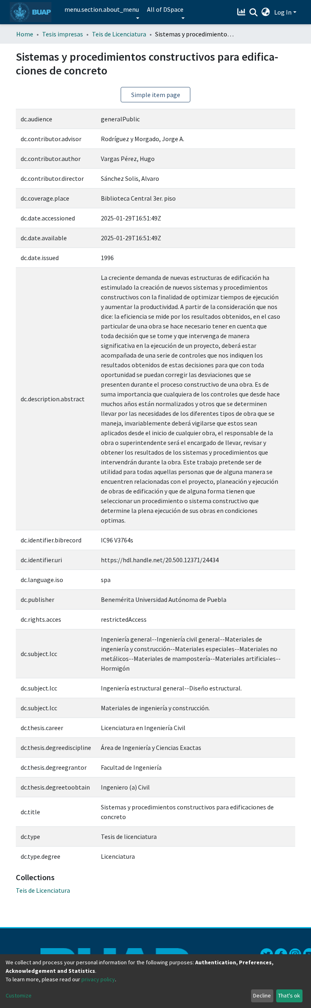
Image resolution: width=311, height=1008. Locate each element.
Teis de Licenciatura (119, 34)
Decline (262, 995)
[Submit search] (253, 12)
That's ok (289, 995)
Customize (19, 995)
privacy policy (98, 979)
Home (24, 34)
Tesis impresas (62, 34)
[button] (266, 12)
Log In (283, 12)
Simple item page (155, 95)
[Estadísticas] (242, 12)
